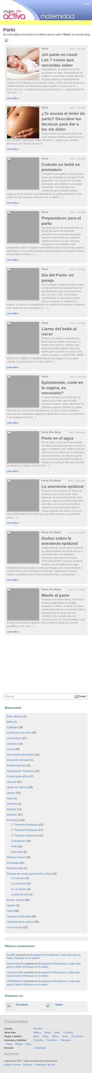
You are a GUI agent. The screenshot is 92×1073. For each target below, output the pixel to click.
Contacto (27, 1064)
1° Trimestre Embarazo (24, 824)
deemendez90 (15, 963)
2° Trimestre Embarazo (24, 830)
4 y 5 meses (18, 878)
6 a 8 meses (18, 883)
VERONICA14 (15, 981)
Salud (10, 910)
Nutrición (12, 814)
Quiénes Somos (12, 1064)
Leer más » (13, 98)
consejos (12, 743)
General (11, 782)
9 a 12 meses (19, 889)
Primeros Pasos (16, 857)
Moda (47, 1032)
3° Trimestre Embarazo (24, 835)
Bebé (36, 1036)
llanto (10, 798)
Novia (65, 1036)
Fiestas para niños (17, 776)
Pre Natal (55, 432)
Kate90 (11, 954)
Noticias (11, 809)
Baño (10, 721)
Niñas (46, 1036)
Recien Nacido (15, 900)
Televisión (66, 1040)
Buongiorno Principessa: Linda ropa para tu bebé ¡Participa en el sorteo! (44, 965)
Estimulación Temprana (20, 771)
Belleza (37, 1032)
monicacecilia (15, 972)
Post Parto (17, 852)
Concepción (18, 840)
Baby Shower (14, 716)
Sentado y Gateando (19, 916)
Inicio (87, 3)
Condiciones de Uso (44, 1064)
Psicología (13, 862)
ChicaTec (38, 1040)
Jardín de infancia (17, 787)
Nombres (12, 803)
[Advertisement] (46, 654)
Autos (28, 1044)
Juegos (11, 792)
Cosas (10, 749)
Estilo (57, 1032)
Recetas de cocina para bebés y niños (29, 873)
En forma (68, 1032)
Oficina (18, 1044)
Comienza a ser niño (19, 732)
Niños (55, 1036)
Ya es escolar (14, 927)
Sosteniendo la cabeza (20, 921)
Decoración (77, 1036)
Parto (45, 48)
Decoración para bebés (20, 754)
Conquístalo (40, 1048)
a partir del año (20, 894)
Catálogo (12, 727)
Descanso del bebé (18, 760)
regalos (11, 905)
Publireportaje (15, 868)
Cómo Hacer (14, 738)
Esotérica (52, 1040)
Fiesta (9, 1044)
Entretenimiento (16, 765)
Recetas (38, 1028)
